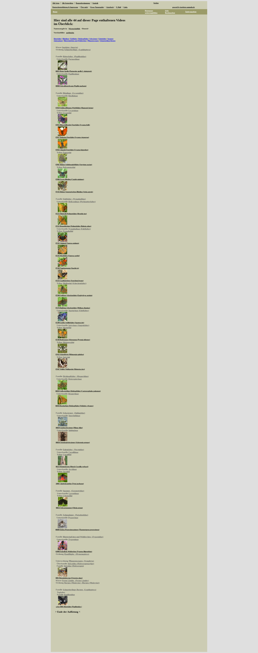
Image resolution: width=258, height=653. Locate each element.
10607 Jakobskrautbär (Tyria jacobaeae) (70, 484)
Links (125, 7)
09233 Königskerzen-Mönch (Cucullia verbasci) (72, 467)
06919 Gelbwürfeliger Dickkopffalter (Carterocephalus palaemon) (78, 391)
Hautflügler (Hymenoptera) (76, 554)
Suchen (156, 3)
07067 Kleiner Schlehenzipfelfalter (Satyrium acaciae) (74, 165)
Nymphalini (68, 231)
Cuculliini (67, 454)
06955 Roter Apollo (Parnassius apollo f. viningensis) (74, 71)
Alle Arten (55, 3)
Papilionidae (69, 595)
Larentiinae (74, 493)
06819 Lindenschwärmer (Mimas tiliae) (69, 428)
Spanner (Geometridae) (73, 491)
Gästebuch (110, 7)
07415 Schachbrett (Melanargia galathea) (70, 354)
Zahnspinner (58, 41)
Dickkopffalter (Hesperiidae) (76, 376)
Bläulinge (66, 39)
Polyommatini (69, 167)
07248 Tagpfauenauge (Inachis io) (67, 268)
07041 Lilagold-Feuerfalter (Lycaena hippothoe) (72, 150)
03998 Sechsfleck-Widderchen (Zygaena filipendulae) (74, 552)
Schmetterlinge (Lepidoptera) (77, 50)
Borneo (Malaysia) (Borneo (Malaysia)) (81, 583)
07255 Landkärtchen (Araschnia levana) (69, 281)
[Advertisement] (182, 61)
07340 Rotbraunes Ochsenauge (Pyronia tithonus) (73, 340)
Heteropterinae (75, 379)
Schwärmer (93, 39)
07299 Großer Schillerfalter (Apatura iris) (70, 323)
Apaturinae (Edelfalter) (78, 311)
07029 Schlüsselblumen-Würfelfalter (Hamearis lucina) (74, 108)
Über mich (84, 7)
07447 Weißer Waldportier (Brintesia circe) (70, 369)
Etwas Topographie (97, 7)
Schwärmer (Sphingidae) (74, 413)
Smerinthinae (74, 416)
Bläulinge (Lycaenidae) (73, 93)
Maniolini (67, 328)
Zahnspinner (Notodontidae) (75, 515)
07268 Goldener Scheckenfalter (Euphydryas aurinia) (74, 295)
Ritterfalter (57, 39)
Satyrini (66, 357)
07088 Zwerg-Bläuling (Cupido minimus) (70, 179)
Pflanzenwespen (93, 41)
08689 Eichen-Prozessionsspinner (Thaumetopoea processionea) (77, 530)
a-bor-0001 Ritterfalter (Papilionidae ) (69, 607)
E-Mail (118, 7)
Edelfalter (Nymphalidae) (74, 199)
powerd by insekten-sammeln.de (183, 7)
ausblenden (70, 33)
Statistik (95, 3)
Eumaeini (67, 152)
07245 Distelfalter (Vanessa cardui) (68, 256)
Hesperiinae (73, 394)
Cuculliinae (73, 452)
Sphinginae (73, 430)
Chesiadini (67, 496)
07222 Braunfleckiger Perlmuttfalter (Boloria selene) (73, 226)
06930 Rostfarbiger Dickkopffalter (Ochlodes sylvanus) (74, 406)
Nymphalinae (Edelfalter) (79, 229)
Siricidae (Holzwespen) (74, 566)
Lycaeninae (73, 110)
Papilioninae (73, 74)
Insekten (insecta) (70, 47)
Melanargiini (68, 342)
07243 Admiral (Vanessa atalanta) (67, 243)
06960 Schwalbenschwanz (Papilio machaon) (71, 86)
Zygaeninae (73, 539)
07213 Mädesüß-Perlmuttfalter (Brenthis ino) (71, 214)
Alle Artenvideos (67, 3)
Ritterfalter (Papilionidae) (74, 56)
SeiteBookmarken (170, 12)
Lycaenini (67, 113)
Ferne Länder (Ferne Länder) (75, 580)
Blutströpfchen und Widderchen (75, 41)
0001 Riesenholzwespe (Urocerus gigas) (69, 578)
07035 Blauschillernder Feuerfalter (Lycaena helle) (73, 125)
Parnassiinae (74, 59)
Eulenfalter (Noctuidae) (73, 450)
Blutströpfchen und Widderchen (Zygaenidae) (83, 537)
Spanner (110, 39)
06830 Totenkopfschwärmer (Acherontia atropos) (73, 442)
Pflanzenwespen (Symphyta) (81, 561)
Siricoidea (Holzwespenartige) (81, 564)
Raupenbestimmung (83, 3)
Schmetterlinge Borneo (107, 41)
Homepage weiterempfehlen (151, 12)
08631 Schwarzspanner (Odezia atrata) (69, 508)
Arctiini (66, 472)
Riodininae (73, 96)
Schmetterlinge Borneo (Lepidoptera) (79, 590)
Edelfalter (73, 39)
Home (55, 12)
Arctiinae (73, 469)
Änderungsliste (190, 12)
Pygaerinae (73, 518)
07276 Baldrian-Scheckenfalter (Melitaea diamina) (73, 308)
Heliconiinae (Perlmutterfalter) (82, 202)
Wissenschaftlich (74, 29)
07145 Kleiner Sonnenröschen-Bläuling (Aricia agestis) (74, 192)
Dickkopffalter (83, 39)
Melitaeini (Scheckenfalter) (74, 283)
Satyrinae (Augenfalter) (78, 325)
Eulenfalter (102, 39)
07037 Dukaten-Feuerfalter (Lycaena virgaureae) (72, 137)
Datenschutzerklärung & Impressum (65, 7)
